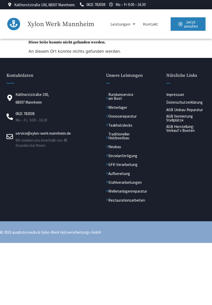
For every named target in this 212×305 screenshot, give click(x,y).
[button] (123, 24)
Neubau (114, 146)
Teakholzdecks (120, 125)
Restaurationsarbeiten (126, 200)
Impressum (175, 94)
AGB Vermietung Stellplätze (179, 118)
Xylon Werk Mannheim (60, 24)
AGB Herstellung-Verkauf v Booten (180, 128)
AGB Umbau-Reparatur (184, 109)
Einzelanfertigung (122, 155)
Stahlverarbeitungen (125, 182)
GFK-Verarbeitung (123, 164)
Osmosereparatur (122, 116)
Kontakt (150, 24)
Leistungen (120, 24)
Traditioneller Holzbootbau (119, 136)
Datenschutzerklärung (184, 102)
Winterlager (117, 107)
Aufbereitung (119, 173)
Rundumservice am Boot (120, 96)
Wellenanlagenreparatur (127, 191)
